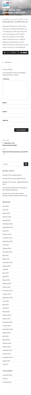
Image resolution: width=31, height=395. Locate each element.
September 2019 (8, 297)
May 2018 (6, 336)
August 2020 (7, 266)
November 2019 (7, 290)
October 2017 (7, 354)
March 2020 (6, 280)
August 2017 (6, 361)
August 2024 (7, 220)
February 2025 (7, 217)
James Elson (23, 19)
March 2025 (6, 213)
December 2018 (7, 322)
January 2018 (6, 347)
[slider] (25, 52)
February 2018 (7, 343)
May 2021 (6, 255)
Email (5, 111)
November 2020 (7, 262)
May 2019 (6, 304)
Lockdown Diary (7, 375)
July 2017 (5, 364)
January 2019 (6, 318)
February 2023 (7, 234)
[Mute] (21, 53)
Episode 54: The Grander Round (12, 175)
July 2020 (5, 269)
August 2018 (6, 332)
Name (5, 103)
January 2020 (7, 287)
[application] (15, 52)
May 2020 (6, 273)
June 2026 (6, 206)
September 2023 (8, 227)
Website (5, 120)
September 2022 (8, 241)
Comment (6, 79)
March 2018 (6, 340)
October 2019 (7, 294)
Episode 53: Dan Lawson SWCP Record (14, 178)
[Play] (5, 53)
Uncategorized (7, 382)
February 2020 (7, 283)
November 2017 (7, 350)
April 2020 (6, 276)
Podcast (8, 62)
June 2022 (6, 245)
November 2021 (7, 252)
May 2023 (6, 231)
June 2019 (6, 301)
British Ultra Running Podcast (14, 11)
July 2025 (5, 210)
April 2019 (6, 308)
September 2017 (8, 357)
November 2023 (7, 224)
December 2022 (7, 238)
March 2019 (6, 311)
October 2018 (7, 326)
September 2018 (8, 329)
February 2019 (7, 315)
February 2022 (7, 248)
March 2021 (6, 259)
